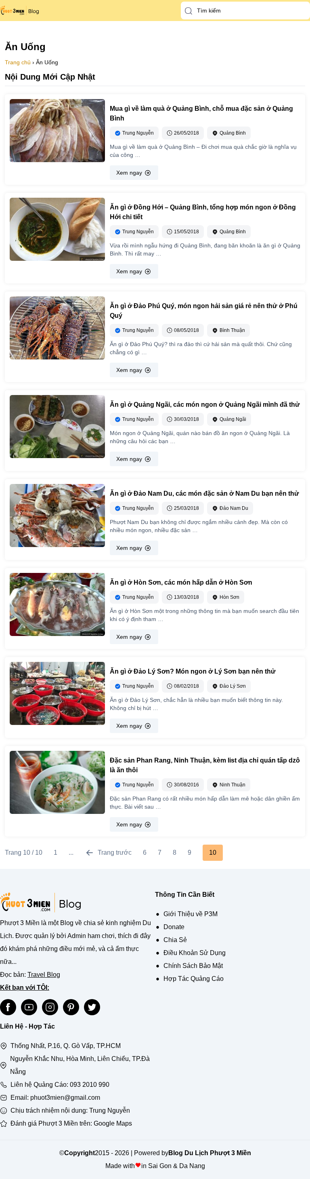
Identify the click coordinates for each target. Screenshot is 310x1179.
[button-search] (188, 10)
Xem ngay (129, 172)
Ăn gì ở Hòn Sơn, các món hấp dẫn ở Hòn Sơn (181, 582)
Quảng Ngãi (233, 419)
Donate (173, 926)
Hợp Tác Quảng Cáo (193, 978)
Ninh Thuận (232, 785)
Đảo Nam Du (234, 508)
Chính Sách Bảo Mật (193, 965)
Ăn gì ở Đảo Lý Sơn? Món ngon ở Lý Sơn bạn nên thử (193, 671)
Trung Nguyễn (109, 1110)
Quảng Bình (233, 133)
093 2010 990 (89, 1084)
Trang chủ (18, 62)
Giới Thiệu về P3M (190, 914)
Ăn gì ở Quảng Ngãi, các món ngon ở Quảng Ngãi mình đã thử (205, 404)
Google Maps (113, 1123)
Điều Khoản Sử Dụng (194, 952)
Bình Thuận (232, 330)
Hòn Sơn (229, 597)
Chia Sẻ (175, 939)
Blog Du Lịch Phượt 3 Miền (209, 1152)
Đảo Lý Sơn (233, 686)
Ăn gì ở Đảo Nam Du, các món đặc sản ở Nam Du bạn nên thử (204, 493)
